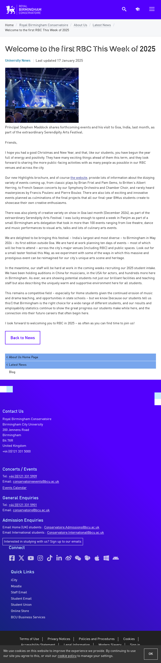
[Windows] (106, 558)
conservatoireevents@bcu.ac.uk (36, 481)
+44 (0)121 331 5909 (23, 476)
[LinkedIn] (59, 558)
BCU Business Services (28, 617)
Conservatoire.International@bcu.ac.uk (75, 532)
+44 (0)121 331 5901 (23, 505)
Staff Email (19, 592)
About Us (80, 25)
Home (9, 25)
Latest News (102, 25)
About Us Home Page (23, 357)
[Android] (116, 558)
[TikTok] (50, 558)
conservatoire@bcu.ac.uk (31, 510)
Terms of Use (29, 639)
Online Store (20, 611)
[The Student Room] (87, 558)
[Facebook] (12, 558)
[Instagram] (40, 558)
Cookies (129, 639)
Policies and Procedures (97, 639)
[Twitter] (21, 558)
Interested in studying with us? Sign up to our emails (42, 541)
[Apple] (97, 558)
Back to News (22, 338)
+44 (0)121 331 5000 (17, 451)
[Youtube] (31, 558)
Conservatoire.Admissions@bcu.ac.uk (71, 527)
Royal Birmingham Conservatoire (43, 25)
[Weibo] (68, 558)
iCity (14, 580)
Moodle (16, 586)
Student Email (21, 598)
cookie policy (67, 656)
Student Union (21, 605)
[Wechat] (78, 558)
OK (151, 654)
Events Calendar (15, 488)
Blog (12, 372)
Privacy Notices (59, 639)
